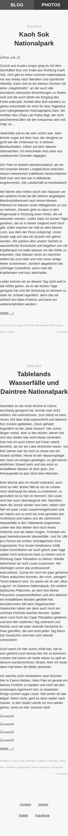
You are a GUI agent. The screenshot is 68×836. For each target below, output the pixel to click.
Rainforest (12, 767)
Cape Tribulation (27, 761)
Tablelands (44, 767)
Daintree (41, 761)
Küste (62, 761)
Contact (25, 804)
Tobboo (34, 6)
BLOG (17, 4)
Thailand (10, 332)
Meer (2, 767)
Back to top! (34, 806)
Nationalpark (41, 325)
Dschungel (17, 325)
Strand (34, 767)
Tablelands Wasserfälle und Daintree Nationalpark (34, 382)
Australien (5, 761)
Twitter (23, 815)
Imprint (43, 804)
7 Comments (61, 774)
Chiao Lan (5, 325)
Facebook (42, 815)
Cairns (14, 761)
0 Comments (61, 332)
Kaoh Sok (29, 325)
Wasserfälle (57, 767)
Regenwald (24, 767)
